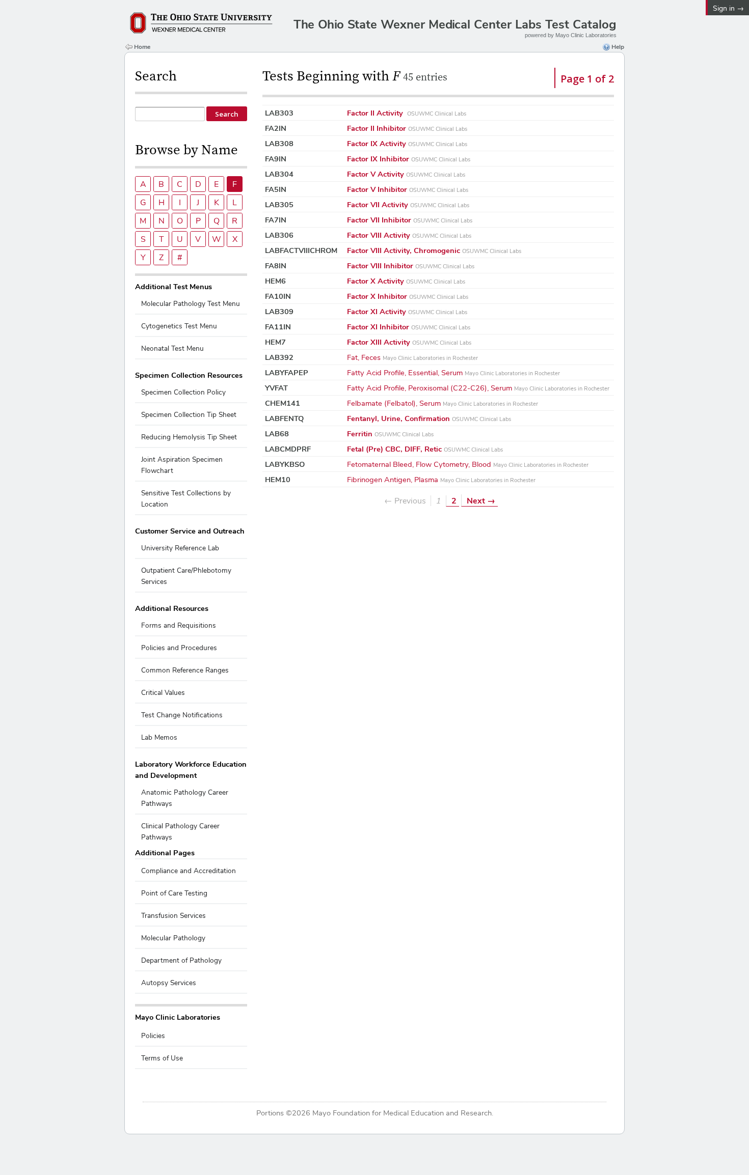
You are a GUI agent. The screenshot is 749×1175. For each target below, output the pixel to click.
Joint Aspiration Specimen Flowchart (182, 465)
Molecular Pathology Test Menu (190, 303)
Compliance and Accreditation (188, 870)
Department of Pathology (181, 960)
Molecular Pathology (173, 938)
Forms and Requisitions (178, 625)
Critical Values (163, 692)
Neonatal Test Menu (172, 348)
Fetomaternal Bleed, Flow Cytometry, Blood (467, 464)
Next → (481, 500)
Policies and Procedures (179, 648)
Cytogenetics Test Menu (179, 326)
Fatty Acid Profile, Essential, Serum (453, 372)
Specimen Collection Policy (183, 392)
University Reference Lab (180, 548)
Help (617, 47)
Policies (153, 1035)
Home (142, 47)
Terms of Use (162, 1058)
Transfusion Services (173, 915)
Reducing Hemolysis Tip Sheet (189, 437)
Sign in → (728, 8)
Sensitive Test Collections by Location (186, 499)
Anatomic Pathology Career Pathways (184, 798)
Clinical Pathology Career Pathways (180, 832)
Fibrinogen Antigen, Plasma (441, 479)
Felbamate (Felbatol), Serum (442, 403)
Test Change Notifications (182, 715)
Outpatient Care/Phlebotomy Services (186, 576)
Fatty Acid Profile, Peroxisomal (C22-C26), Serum (478, 388)
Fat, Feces (412, 357)
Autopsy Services (168, 982)
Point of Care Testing (174, 893)
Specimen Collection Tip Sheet (188, 414)
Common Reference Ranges (185, 670)
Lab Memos (159, 737)
